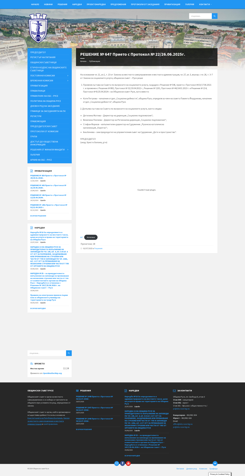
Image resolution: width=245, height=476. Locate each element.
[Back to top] (215, 463)
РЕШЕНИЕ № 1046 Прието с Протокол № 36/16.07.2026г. (94, 419)
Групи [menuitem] (33, 136)
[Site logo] (38, 42)
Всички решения (38, 216)
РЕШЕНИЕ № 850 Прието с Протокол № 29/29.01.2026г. (48, 176)
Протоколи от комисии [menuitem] (44, 131)
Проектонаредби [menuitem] (96, 4)
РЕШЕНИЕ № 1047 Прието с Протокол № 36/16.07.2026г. (94, 408)
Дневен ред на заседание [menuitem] (45, 106)
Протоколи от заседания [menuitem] (145, 4)
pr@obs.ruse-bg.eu (181, 408)
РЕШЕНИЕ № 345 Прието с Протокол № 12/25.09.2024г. (48, 196)
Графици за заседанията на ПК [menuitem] (48, 111)
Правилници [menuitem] (37, 90)
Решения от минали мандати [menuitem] (47, 149)
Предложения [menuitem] (118, 4)
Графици (213, 468)
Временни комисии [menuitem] (41, 80)
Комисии (203, 468)
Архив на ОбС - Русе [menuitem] (41, 159)
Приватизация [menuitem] (172, 4)
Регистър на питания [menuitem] (42, 57)
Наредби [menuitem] (77, 4)
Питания (180, 468)
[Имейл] (116, 463)
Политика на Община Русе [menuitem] (45, 101)
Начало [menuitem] (35, 4)
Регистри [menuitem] (35, 116)
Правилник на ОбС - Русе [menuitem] (44, 95)
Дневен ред (191, 468)
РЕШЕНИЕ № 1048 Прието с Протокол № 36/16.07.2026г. (94, 397)
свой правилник (51, 424)
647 (81, 237)
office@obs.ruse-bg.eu (183, 424)
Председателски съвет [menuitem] (43, 126)
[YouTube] (128, 463)
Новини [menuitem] (48, 4)
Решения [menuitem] (62, 4)
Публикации (94, 61)
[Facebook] (122, 463)
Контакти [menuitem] (204, 4)
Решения (98, 248)
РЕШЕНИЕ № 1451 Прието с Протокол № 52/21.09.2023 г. (48, 206)
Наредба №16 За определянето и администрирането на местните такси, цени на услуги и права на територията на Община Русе (49, 236)
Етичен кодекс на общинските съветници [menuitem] (48, 69)
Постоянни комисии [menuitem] (42, 75)
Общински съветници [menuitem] (43, 62)
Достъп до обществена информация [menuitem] (44, 143)
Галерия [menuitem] (189, 4)
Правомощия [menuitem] (38, 121)
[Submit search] (214, 16)
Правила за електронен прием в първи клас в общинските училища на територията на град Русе (49, 297)
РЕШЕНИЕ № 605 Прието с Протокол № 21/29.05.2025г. (48, 186)
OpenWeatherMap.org (52, 373)
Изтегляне (91, 237)
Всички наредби (38, 308)
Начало (83, 61)
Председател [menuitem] (38, 52)
